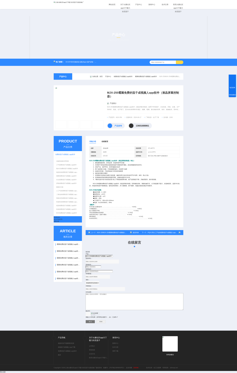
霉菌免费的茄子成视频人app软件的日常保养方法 (68, 272)
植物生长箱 (59, 187)
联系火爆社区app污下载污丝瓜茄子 (178, 8)
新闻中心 (151, 4)
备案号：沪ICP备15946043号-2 (114, 367)
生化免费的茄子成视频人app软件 (66, 179)
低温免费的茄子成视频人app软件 (66, 205)
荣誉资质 (92, 350)
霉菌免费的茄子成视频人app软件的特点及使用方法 (68, 244)
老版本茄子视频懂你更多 (66, 343)
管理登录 (165, 367)
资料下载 (115, 351)
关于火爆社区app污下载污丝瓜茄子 (125, 8)
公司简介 (92, 346)
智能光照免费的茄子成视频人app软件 (67, 198)
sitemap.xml (174, 367)
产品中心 (138, 4)
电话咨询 (232, 87)
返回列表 (136, 232)
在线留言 (105, 141)
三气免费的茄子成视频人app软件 (66, 165)
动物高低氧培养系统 (62, 161)
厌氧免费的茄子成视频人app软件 (66, 183)
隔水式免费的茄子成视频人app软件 (67, 168)
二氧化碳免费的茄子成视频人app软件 (67, 194)
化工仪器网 (157, 367)
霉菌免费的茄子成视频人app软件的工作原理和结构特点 (68, 251)
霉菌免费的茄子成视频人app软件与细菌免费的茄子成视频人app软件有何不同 (68, 278)
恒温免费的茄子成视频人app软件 (66, 209)
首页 (101, 76)
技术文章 (165, 4)
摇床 (59, 355)
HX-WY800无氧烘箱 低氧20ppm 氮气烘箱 (79, 62)
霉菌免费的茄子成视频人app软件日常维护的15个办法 (68, 265)
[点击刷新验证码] (95, 313)
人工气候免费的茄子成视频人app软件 (67, 190)
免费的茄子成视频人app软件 (123, 76)
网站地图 (3, 372)
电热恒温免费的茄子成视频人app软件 (67, 172)
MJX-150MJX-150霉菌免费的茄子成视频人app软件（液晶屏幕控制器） (120, 232)
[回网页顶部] (232, 81)
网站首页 (112, 4)
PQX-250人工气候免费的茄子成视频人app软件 (163, 232)
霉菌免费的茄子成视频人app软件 (146, 76)
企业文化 (92, 354)
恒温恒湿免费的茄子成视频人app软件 (67, 202)
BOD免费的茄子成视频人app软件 (66, 213)
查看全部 (56, 221)
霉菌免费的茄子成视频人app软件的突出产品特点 (68, 258)
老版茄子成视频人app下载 (66, 347)
